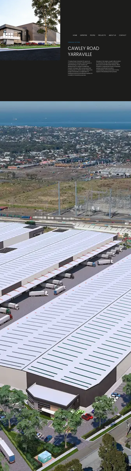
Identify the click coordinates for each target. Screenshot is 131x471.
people (92, 35)
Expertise (83, 35)
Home (75, 35)
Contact (122, 35)
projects (102, 35)
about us (112, 35)
